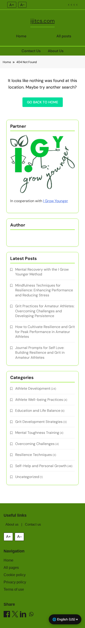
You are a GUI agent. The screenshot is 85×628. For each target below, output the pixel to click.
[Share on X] (15, 615)
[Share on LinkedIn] (23, 615)
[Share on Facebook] (7, 615)
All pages (11, 568)
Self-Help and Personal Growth (41, 465)
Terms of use (14, 589)
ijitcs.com (42, 20)
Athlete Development (32, 388)
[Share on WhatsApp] (31, 615)
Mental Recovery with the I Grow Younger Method (42, 272)
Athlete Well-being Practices (39, 399)
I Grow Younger (55, 200)
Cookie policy (15, 575)
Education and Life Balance (37, 410)
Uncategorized (27, 476)
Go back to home (42, 102)
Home (21, 36)
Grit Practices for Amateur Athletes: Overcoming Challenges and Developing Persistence (44, 311)
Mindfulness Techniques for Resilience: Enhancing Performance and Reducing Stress (44, 290)
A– (22, 5)
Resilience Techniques (33, 454)
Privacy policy (15, 582)
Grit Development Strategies (39, 421)
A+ (11, 5)
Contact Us (31, 50)
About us (12, 524)
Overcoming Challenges (35, 443)
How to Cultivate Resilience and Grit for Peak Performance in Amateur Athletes (45, 331)
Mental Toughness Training (37, 432)
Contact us (33, 524)
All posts (63, 36)
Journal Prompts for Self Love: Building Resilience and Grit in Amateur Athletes (40, 352)
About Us (55, 50)
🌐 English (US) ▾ (65, 619)
